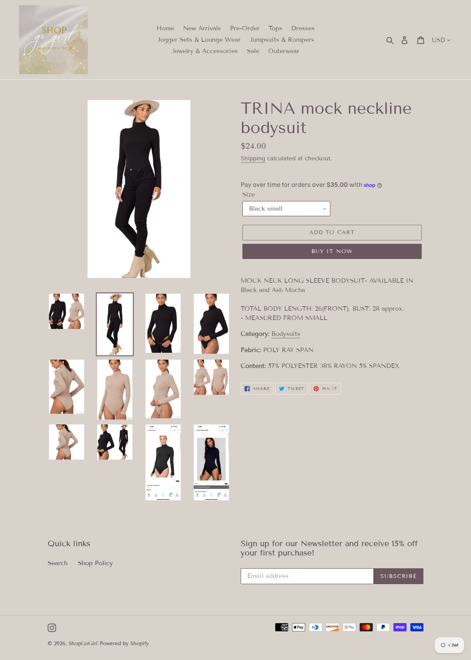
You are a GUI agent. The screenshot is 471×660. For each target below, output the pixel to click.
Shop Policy (95, 563)
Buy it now (332, 251)
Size (248, 194)
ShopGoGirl (83, 643)
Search (58, 563)
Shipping (253, 158)
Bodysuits (285, 334)
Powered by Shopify (124, 643)
